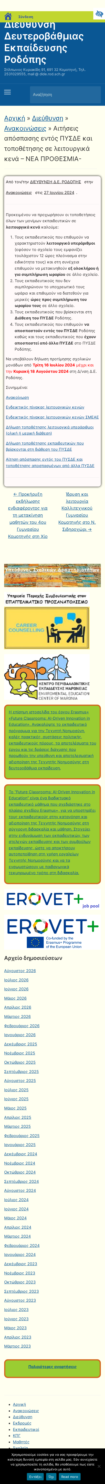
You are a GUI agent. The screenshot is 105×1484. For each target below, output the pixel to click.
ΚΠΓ (17, 1435)
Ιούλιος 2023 (16, 1309)
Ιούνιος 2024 (16, 1208)
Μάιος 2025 (15, 1108)
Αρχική (14, 118)
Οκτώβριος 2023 (20, 1282)
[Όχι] (98, 1466)
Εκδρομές (22, 1423)
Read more (69, 1477)
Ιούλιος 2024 (16, 1199)
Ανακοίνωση (17, 397)
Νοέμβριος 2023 (19, 1273)
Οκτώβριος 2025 (20, 1062)
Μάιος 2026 (15, 998)
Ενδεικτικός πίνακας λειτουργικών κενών (45, 407)
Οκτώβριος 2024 (20, 1172)
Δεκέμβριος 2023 (20, 1263)
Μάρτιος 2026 (17, 1016)
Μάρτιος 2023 (17, 1346)
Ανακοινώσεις (25, 128)
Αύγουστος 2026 (20, 970)
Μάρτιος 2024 (17, 1236)
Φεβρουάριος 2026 (22, 1025)
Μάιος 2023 (15, 1327)
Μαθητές (21, 1441)
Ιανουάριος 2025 (20, 1144)
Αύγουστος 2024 (20, 1190)
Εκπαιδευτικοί (26, 1429)
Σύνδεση (25, 17)
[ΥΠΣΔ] (52, 575)
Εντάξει (35, 1477)
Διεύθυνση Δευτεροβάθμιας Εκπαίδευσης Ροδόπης (44, 41)
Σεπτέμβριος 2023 (21, 1291)
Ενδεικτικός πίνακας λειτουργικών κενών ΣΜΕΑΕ (52, 417)
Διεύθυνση (47, 118)
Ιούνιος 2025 (16, 1098)
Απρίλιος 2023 (17, 1337)
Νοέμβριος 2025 (19, 1053)
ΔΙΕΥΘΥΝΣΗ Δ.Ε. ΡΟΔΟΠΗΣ (55, 181)
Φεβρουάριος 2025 (22, 1135)
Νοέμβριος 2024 (19, 1163)
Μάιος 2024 (15, 1218)
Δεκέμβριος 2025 (20, 1044)
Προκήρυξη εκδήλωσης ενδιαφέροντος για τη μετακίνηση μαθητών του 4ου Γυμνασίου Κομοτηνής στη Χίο (28, 515)
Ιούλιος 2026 (16, 979)
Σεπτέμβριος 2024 (21, 1181)
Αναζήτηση (93, 94)
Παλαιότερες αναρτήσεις (52, 1366)
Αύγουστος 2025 (20, 1080)
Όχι (51, 1477)
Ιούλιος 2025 (16, 1089)
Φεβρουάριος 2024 (22, 1245)
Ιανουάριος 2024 (20, 1254)
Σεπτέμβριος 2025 (21, 1071)
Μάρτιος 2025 (17, 1126)
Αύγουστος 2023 (20, 1300)
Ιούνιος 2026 (16, 988)
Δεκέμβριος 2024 (20, 1153)
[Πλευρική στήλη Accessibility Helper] (99, 13)
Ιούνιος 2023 (16, 1318)
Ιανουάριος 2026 (20, 1034)
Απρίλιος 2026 (17, 1007)
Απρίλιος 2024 (17, 1227)
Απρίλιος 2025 (17, 1117)
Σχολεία (20, 1448)
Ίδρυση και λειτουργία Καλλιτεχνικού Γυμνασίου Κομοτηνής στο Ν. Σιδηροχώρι (77, 512)
